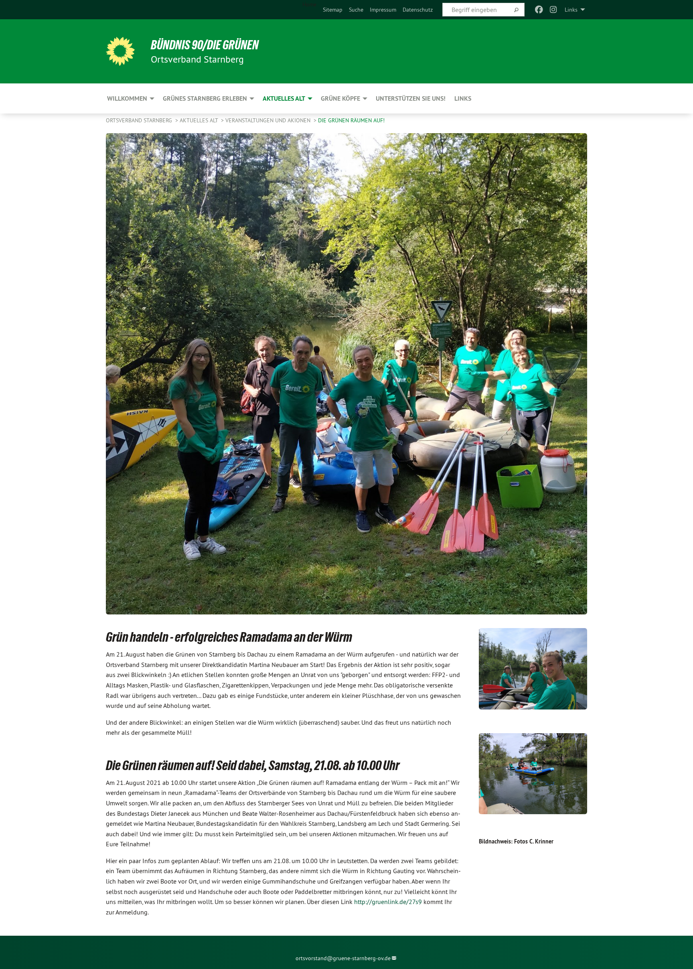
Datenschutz (418, 9)
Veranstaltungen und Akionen (268, 120)
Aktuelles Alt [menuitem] (284, 98)
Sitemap (332, 9)
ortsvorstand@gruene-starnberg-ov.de (343, 958)
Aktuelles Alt (199, 120)
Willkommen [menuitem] (127, 98)
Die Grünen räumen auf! (351, 120)
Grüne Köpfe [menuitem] (340, 98)
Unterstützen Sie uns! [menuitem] (411, 98)
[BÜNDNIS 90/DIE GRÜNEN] (120, 51)
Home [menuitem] (309, 4)
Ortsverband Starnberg (140, 120)
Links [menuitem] (571, 9)
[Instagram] (554, 9)
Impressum (383, 9)
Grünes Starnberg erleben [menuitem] (205, 98)
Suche (356, 9)
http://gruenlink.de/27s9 (388, 902)
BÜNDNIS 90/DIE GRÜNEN (205, 45)
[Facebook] (539, 9)
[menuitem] (332, 9)
